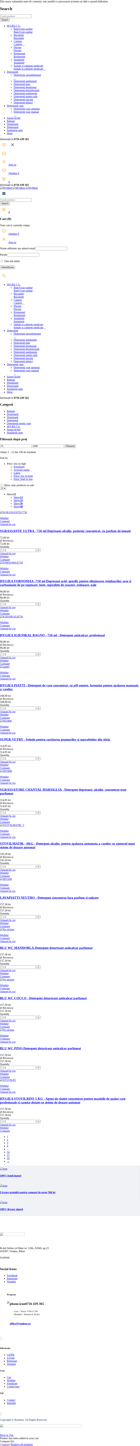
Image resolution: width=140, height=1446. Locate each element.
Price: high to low (23, 479)
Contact (11, 1400)
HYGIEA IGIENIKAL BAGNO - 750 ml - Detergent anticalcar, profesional (52, 635)
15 (8, 1155)
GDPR (10, 1354)
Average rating (22, 469)
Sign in (12, 164)
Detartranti (12, 417)
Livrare (11, 1357)
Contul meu (13, 1386)
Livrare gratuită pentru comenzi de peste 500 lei (27, 1192)
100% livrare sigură (11, 1209)
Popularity (19, 466)
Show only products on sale (18, 485)
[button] (8, 524)
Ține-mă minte (11, 261)
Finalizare (12, 1383)
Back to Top (6, 1435)
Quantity (4, 546)
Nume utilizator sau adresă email (17, 248)
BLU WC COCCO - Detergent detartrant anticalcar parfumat (43, 998)
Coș (9, 1377)
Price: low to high (23, 476)
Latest (17, 472)
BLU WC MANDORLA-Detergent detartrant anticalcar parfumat (46, 948)
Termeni (11, 1364)
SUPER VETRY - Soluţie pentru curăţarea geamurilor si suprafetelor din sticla (55, 739)
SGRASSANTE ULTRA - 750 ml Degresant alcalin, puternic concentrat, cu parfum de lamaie (65, 531)
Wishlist (13, 173)
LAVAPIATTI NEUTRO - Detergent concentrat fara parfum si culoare (49, 897)
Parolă (3, 254)
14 (8, 1152)
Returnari (12, 1360)
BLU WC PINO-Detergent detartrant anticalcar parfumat (40, 1048)
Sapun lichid (13, 429)
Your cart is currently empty (15, 225)
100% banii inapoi (10, 1175)
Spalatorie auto (15, 432)
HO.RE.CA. (13, 426)
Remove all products (22, 1444)
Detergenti (12, 420)
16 (8, 1158)
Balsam (11, 411)
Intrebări (11, 1403)
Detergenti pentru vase (19, 423)
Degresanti (12, 414)
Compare (5, 1444)
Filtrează (70, 446)
